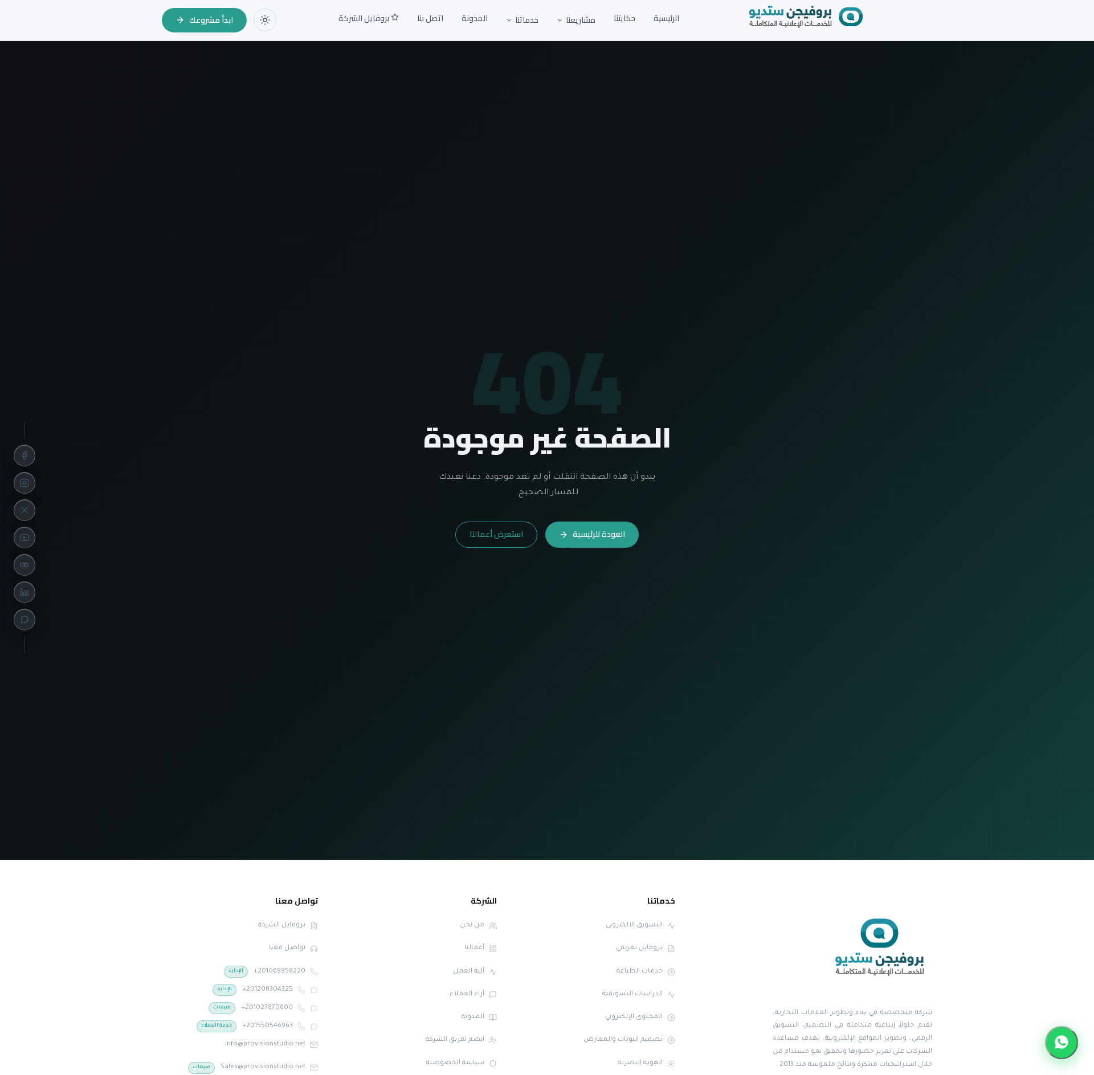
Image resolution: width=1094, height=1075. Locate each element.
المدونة (475, 18)
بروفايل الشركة (364, 18)
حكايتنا (624, 18)
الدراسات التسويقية (632, 994)
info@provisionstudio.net (265, 1044)
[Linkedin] (24, 592)
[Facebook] (24, 455)
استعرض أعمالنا (496, 534)
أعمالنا (474, 948)
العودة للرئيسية (599, 534)
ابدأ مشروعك (211, 20)
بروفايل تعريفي (639, 948)
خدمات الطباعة (640, 971)
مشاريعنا (580, 20)
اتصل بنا (430, 18)
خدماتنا (526, 20)
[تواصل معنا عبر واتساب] (1061, 1042)
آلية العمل (468, 971)
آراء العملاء (467, 994)
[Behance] (24, 565)
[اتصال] (314, 972)
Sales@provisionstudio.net (249, 1067)
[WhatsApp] (24, 619)
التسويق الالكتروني (634, 925)
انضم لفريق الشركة (455, 1040)
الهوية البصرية (640, 1063)
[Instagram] (24, 483)
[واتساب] (314, 990)
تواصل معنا (287, 948)
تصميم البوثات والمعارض (623, 1040)
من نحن (472, 925)
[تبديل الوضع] (265, 20)
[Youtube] (24, 537)
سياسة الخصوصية (455, 1063)
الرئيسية (666, 18)
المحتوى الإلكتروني (634, 1017)
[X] (24, 510)
